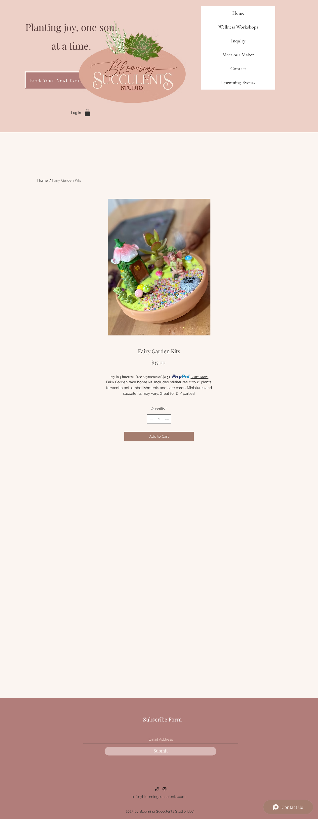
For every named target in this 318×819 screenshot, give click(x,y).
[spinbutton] (159, 419)
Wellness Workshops (238, 27)
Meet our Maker (238, 55)
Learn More (199, 376)
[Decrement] (151, 419)
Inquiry (238, 41)
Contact (238, 69)
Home (238, 13)
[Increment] (167, 419)
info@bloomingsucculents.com (159, 796)
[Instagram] (164, 789)
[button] (87, 112)
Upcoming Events (238, 83)
